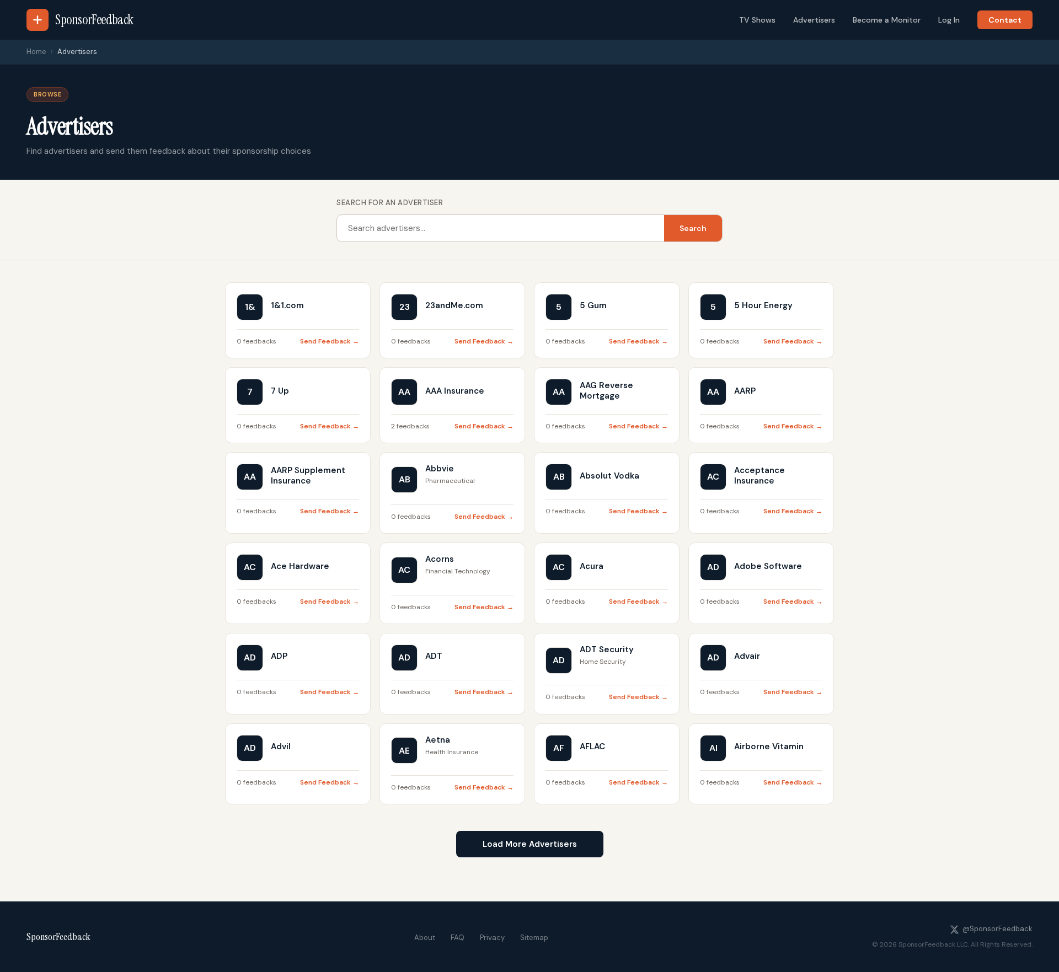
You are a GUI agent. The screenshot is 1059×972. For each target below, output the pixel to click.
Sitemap (534, 937)
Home (36, 51)
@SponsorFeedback (997, 928)
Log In (949, 20)
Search (693, 228)
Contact (1004, 20)
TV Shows (757, 20)
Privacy (492, 937)
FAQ (457, 937)
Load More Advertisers (530, 844)
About (424, 937)
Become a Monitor (887, 20)
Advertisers (814, 20)
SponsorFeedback (58, 936)
